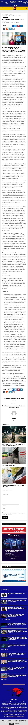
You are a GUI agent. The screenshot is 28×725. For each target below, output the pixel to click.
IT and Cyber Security (6, 2)
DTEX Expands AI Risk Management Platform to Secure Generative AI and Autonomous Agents (17, 645)
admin (4, 22)
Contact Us (1, 2)
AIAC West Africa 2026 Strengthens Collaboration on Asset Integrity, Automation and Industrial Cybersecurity (17, 631)
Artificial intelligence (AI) (25, 2)
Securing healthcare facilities (8, 465)
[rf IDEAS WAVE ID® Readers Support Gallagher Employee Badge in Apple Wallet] (4, 609)
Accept (11, 723)
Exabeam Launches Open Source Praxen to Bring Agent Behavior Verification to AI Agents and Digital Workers (17, 638)
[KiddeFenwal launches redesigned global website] (4, 595)
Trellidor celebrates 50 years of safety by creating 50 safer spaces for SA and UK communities (16, 654)
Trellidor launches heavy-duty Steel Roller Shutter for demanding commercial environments (16, 668)
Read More (17, 723)
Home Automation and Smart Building (13, 2)
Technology (20, 1)
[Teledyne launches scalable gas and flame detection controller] (4, 602)
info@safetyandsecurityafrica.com (16, 716)
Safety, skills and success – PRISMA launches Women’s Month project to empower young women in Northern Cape (17, 675)
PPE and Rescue (4, 17)
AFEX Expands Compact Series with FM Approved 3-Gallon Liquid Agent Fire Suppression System (15, 615)
